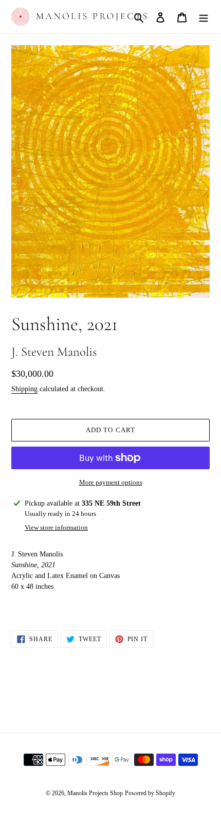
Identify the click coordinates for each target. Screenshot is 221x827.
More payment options (110, 482)
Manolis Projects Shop (95, 793)
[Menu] (203, 17)
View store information (56, 527)
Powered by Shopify (150, 793)
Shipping (24, 389)
